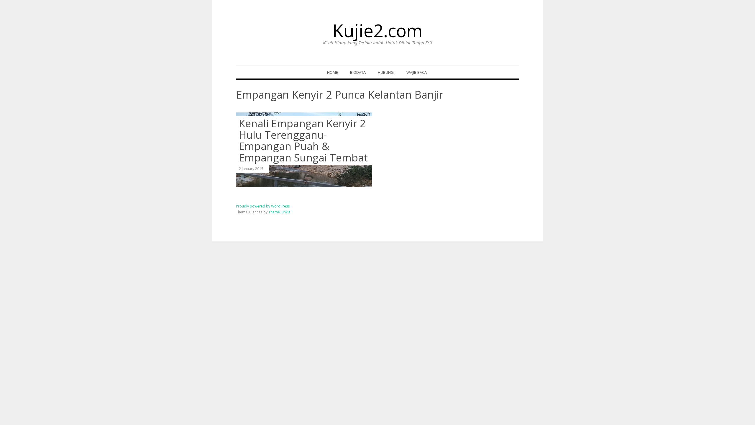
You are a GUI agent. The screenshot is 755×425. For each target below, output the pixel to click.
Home (332, 72)
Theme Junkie (279, 212)
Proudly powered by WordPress (263, 206)
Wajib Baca (416, 72)
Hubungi (386, 72)
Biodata (358, 72)
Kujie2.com (377, 30)
